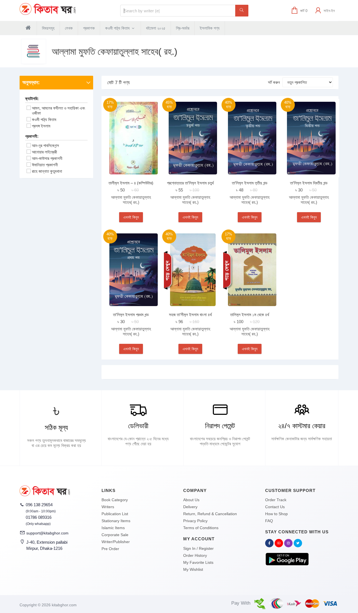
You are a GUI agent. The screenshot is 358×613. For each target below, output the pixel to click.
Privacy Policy (195, 521)
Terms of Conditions (200, 528)
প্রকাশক (89, 28)
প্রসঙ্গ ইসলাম (41, 126)
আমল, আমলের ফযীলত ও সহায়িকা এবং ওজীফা (58, 110)
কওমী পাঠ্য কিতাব (118, 28)
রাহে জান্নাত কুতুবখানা (47, 171)
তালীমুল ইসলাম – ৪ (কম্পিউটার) (131, 183)
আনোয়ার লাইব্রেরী (44, 152)
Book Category (115, 500)
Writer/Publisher (116, 541)
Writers (108, 507)
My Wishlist (193, 569)
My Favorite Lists (198, 562)
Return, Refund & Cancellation (210, 514)
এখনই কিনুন (131, 217)
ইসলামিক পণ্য (210, 28)
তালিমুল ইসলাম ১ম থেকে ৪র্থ (249, 314)
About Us (191, 500)
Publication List (115, 514)
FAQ (269, 521)
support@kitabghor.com (47, 533)
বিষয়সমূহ (48, 28)
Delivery (190, 507)
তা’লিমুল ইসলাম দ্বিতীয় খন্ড (309, 183)
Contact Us (275, 507)
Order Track (275, 500)
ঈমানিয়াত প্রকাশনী (45, 164)
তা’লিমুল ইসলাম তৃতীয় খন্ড (249, 183)
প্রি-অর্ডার (182, 28)
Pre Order (110, 548)
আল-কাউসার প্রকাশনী (47, 158)
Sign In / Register (198, 548)
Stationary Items (116, 521)
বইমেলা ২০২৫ (156, 28)
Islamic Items (113, 528)
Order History (195, 555)
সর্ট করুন (274, 82)
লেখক (69, 28)
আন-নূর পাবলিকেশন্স (45, 145)
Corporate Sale (115, 534)
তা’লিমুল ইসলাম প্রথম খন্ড (131, 314)
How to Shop (276, 514)
